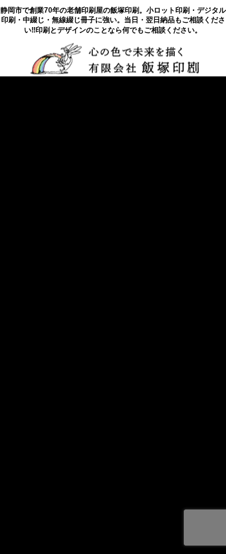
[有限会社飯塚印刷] (114, 58)
